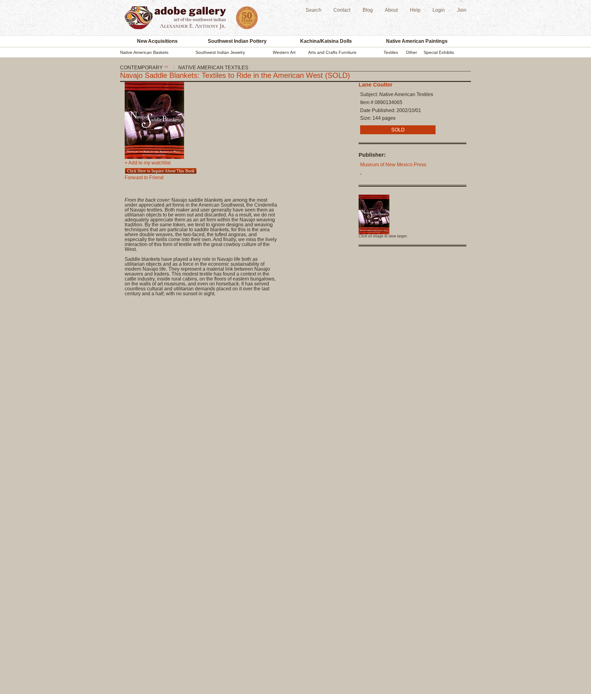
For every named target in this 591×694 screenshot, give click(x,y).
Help (415, 10)
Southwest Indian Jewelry (220, 52)
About (391, 10)
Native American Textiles (213, 67)
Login (438, 10)
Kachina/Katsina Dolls (326, 41)
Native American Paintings (417, 41)
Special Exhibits (439, 52)
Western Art (284, 52)
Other (411, 52)
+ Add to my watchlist (148, 162)
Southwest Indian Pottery (237, 41)
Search (313, 10)
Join (461, 10)
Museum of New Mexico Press (393, 164)
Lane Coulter (375, 85)
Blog (368, 10)
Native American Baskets (144, 52)
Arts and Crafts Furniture (332, 52)
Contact (341, 10)
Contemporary (141, 67)
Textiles (391, 52)
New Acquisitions (157, 41)
